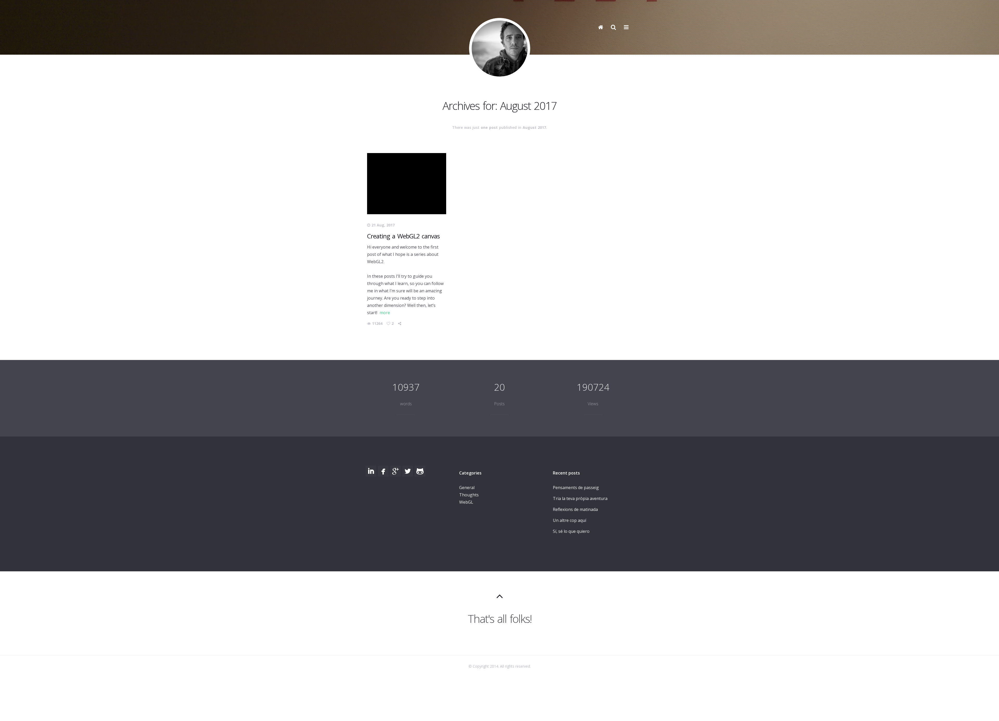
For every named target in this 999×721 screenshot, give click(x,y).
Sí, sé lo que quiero (571, 531)
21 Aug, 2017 (383, 225)
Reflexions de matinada (575, 509)
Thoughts (469, 495)
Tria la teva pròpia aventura (580, 498)
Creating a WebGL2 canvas (403, 236)
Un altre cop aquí (569, 520)
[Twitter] (407, 471)
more (385, 312)
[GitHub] (419, 471)
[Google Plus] (395, 471)
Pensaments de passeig (576, 487)
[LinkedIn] (371, 471)
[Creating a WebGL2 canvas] (406, 183)
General (467, 487)
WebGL (466, 502)
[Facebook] (383, 471)
